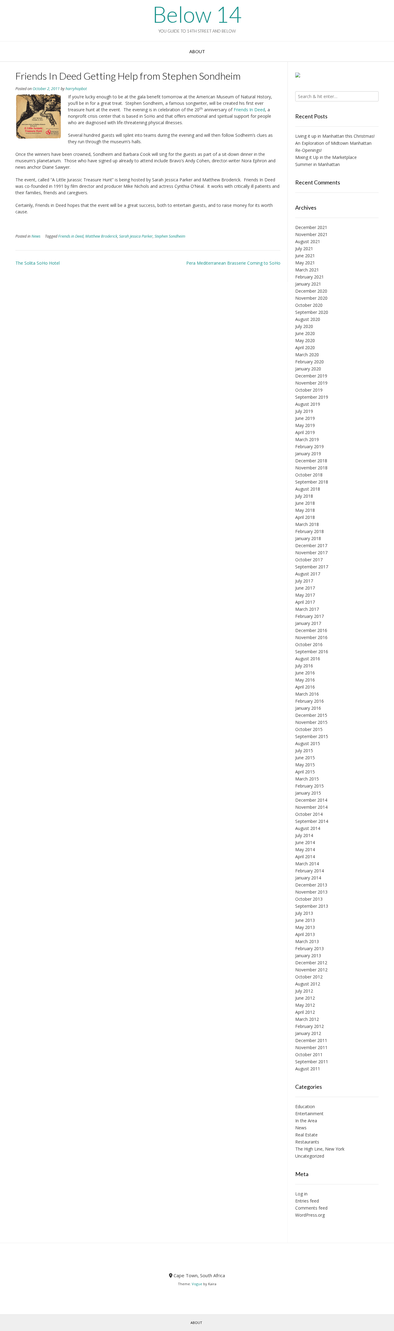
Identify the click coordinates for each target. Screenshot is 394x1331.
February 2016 (309, 701)
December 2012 (311, 963)
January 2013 (308, 955)
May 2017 (305, 595)
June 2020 (305, 333)
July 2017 (304, 581)
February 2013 (309, 948)
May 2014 (305, 849)
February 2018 (309, 531)
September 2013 (311, 906)
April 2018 (305, 517)
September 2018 (311, 482)
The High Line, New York (319, 1149)
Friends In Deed (249, 110)
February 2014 (309, 871)
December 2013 (311, 885)
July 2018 (304, 496)
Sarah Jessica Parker (136, 236)
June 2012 (305, 998)
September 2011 (311, 1061)
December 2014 (311, 800)
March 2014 (307, 864)
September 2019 (311, 397)
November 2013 (311, 892)
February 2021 (309, 277)
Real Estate (306, 1135)
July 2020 (304, 326)
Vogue (197, 1284)
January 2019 (308, 453)
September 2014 (311, 821)
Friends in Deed (70, 236)
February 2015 (309, 786)
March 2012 (307, 1019)
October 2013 (309, 899)
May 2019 (305, 425)
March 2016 (307, 694)
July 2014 (304, 835)
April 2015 (305, 772)
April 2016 (305, 687)
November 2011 (311, 1047)
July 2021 (304, 248)
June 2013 (305, 920)
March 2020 (307, 354)
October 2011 (309, 1054)
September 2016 (311, 651)
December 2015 (311, 715)
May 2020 (305, 340)
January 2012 (308, 1033)
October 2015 (309, 729)
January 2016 (308, 708)
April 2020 (305, 347)
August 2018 (307, 489)
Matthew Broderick (101, 236)
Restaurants (307, 1142)
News (35, 236)
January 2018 (308, 538)
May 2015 (305, 765)
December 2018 (311, 461)
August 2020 (307, 319)
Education (305, 1106)
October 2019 (309, 390)
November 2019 (311, 383)
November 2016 (311, 637)
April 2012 (305, 1012)
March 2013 (307, 941)
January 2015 (308, 793)
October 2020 (309, 305)
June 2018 (305, 503)
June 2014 (305, 842)
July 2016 (304, 666)
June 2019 (305, 418)
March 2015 (307, 779)
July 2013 (304, 913)
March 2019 (307, 439)
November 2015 (311, 722)
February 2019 (309, 446)
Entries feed (307, 1201)
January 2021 (308, 284)
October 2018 (309, 475)
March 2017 (307, 609)
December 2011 (311, 1040)
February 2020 (309, 362)
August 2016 (307, 659)
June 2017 (305, 588)
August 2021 (307, 241)
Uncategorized (309, 1156)
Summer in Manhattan (317, 164)
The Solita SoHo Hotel (37, 263)
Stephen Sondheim (170, 236)
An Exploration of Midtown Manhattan (333, 143)
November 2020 (311, 298)
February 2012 (309, 1026)
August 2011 (307, 1069)
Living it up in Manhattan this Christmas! (335, 136)
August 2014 (307, 828)
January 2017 (308, 623)
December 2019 (311, 376)
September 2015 (311, 736)
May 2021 (305, 263)
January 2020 (308, 369)
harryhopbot (76, 88)
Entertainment (309, 1113)
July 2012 (304, 991)
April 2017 (305, 602)
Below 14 (197, 14)
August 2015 (307, 743)
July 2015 (304, 750)
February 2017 (309, 616)
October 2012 (309, 977)
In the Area (306, 1121)
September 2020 (311, 312)
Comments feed (311, 1208)
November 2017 (311, 552)
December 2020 (311, 291)
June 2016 (305, 673)
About (197, 51)
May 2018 (305, 510)
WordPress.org (310, 1215)
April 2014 (305, 856)
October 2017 (309, 560)
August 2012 (307, 984)
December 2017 (311, 545)
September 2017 (311, 567)
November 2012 (311, 970)
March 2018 (307, 524)
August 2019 (307, 404)
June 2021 (305, 256)
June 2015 (305, 757)
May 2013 (305, 927)
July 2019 (304, 411)
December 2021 (311, 227)
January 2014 (308, 878)
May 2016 (305, 680)
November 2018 (311, 468)
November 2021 (311, 234)
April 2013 (305, 934)
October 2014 (309, 814)
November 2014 (311, 807)
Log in (301, 1194)
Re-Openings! (308, 150)
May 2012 (305, 1005)
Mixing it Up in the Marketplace (326, 157)
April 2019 (305, 432)
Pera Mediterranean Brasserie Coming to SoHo (233, 263)
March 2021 (307, 270)
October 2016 (309, 644)
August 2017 (307, 574)
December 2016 (311, 630)
